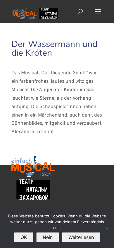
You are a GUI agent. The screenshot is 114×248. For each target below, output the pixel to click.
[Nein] (107, 228)
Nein (48, 237)
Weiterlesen (81, 237)
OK (23, 237)
